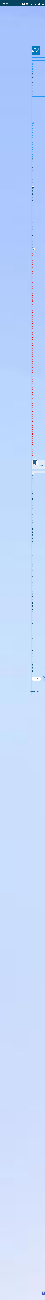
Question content (33, 139)
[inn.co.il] (23, 4)
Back (36, 679)
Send (38, 691)
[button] (43, 1293)
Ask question (31, 691)
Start (24, 691)
